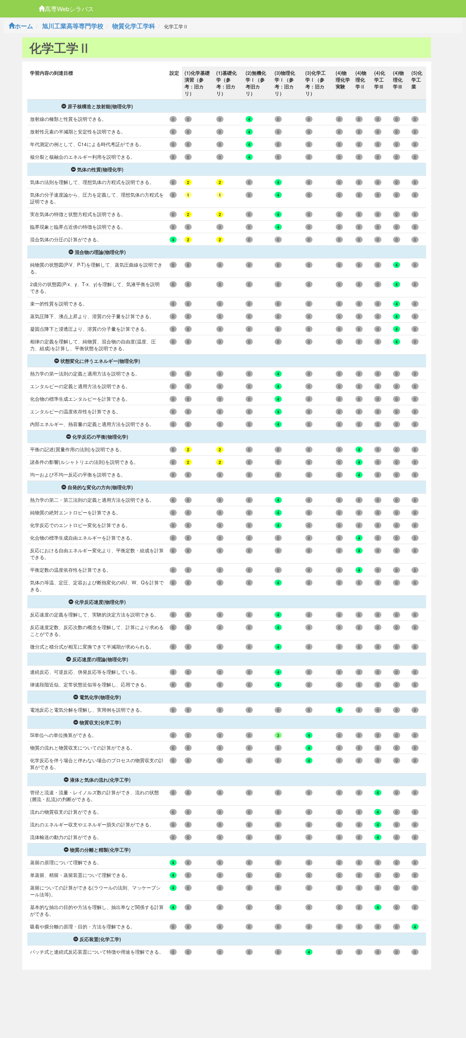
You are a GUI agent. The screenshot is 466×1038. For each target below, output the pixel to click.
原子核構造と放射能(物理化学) (100, 106)
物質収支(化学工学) (100, 722)
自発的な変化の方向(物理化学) (100, 487)
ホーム (24, 26)
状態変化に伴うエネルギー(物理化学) (100, 360)
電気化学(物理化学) (100, 697)
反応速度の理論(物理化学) (100, 659)
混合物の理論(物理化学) (100, 251)
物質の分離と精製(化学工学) (100, 849)
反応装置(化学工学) (100, 939)
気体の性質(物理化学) (100, 169)
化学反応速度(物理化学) (100, 601)
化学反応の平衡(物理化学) (100, 436)
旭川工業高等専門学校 (72, 26)
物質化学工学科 (133, 26)
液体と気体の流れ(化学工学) (100, 779)
